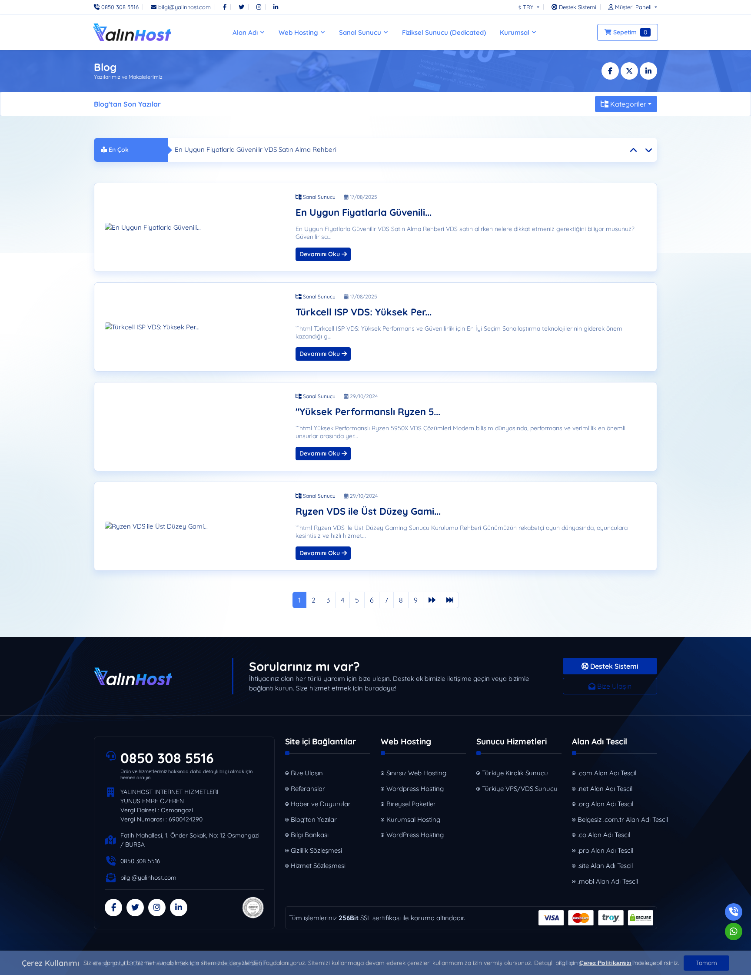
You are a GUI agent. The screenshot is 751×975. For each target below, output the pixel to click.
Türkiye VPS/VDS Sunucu (520, 788)
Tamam (706, 963)
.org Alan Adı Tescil (605, 804)
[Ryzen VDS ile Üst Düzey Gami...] (195, 526)
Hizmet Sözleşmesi (318, 865)
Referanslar (308, 788)
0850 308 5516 (167, 758)
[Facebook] (225, 6)
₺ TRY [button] (526, 6)
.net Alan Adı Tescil (605, 788)
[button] (630, 6)
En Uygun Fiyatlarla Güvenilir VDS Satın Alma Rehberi (255, 149)
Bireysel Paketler (411, 804)
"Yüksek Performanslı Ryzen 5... (368, 411)
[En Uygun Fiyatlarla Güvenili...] (195, 227)
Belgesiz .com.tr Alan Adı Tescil (617, 819)
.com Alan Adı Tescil (607, 773)
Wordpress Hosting (415, 788)
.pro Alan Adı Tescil (605, 850)
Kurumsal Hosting (413, 819)
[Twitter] (241, 6)
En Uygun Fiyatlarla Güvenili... (364, 212)
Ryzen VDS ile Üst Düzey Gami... (368, 511)
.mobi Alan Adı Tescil (608, 881)
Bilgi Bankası (310, 835)
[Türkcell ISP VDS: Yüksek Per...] (195, 327)
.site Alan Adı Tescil (605, 865)
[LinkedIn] (275, 6)
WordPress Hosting (415, 835)
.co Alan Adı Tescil (604, 835)
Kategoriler (628, 104)
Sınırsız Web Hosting (416, 773)
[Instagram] (259, 6)
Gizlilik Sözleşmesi (316, 850)
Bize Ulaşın (613, 686)
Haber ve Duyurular (321, 804)
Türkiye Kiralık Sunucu (515, 773)
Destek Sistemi (613, 666)
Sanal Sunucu (319, 197)
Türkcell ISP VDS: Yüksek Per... (364, 312)
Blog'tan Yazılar (314, 819)
